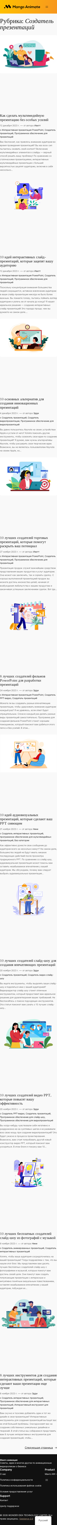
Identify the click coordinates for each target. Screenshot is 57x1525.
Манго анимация (8, 1460)
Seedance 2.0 (26, 1518)
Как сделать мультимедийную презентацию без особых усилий (24, 118)
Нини (35, 829)
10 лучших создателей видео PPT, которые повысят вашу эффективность (25, 1099)
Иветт (37, 125)
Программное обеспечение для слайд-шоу (22, 1117)
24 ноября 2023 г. (9, 690)
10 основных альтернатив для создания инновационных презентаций (22, 403)
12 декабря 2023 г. (9, 125)
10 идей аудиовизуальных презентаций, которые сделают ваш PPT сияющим (26, 819)
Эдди (36, 413)
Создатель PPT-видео (13, 1113)
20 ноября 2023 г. (9, 970)
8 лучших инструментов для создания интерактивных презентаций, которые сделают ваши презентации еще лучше (28, 1381)
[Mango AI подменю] (56, 1474)
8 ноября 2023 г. (8, 1393)
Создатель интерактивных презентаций (22, 833)
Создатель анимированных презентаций (23, 1248)
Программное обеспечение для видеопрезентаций (26, 1120)
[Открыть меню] (47, 7)
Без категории (21, 840)
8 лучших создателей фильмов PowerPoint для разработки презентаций (22, 680)
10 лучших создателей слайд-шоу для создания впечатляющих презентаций (28, 963)
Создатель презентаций (14, 417)
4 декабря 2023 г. (9, 413)
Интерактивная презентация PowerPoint (22, 130)
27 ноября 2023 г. (9, 551)
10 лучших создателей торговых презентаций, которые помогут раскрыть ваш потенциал (24, 542)
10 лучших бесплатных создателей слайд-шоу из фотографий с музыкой (27, 1236)
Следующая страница (41, 1447)
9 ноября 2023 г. (8, 1243)
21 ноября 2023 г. (9, 829)
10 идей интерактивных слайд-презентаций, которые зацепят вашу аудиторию (26, 261)
